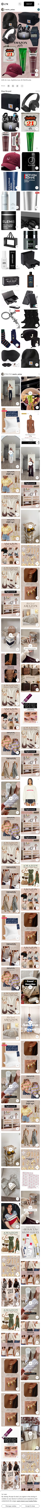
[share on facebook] (8, 86)
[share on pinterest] (13, 86)
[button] (38, 4)
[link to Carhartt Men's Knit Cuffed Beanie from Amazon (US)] (30, 358)
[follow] (38, 9)
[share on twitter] (17, 86)
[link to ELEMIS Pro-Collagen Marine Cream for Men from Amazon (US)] (10, 220)
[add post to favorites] (36, 74)
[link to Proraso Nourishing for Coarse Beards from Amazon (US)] (10, 141)
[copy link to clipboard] (22, 86)
